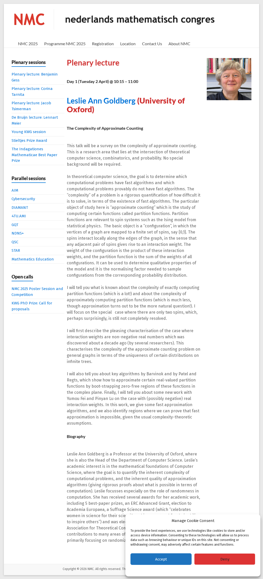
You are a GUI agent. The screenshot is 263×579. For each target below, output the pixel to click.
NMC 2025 (28, 43)
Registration (103, 43)
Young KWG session (29, 131)
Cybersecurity (23, 199)
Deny (224, 559)
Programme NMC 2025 (65, 43)
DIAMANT (20, 207)
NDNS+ (18, 233)
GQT (15, 224)
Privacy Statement (203, 570)
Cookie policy (179, 570)
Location (128, 43)
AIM (15, 190)
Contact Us (152, 43)
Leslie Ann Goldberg (101, 100)
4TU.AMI (19, 216)
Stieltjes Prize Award (29, 140)
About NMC (179, 43)
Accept (161, 559)
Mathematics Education (33, 259)
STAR (16, 250)
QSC (15, 242)
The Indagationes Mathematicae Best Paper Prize (34, 155)
